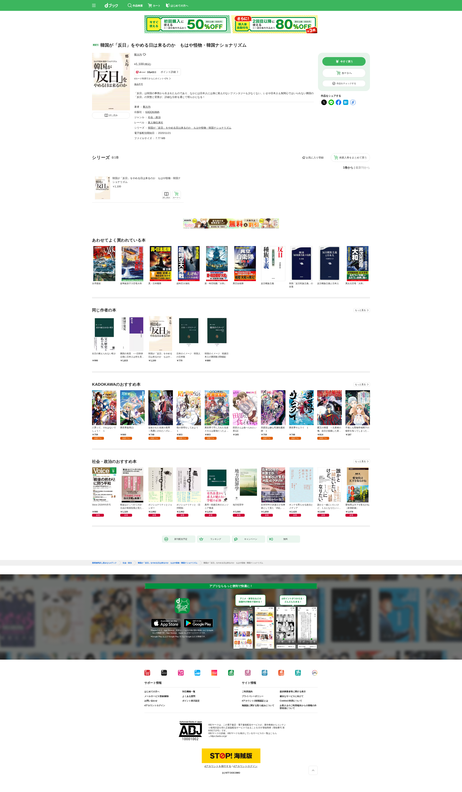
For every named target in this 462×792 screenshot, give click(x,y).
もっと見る (360, 310)
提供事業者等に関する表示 (293, 691)
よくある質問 (188, 696)
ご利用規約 (247, 691)
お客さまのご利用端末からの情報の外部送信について (298, 707)
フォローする (144, 54)
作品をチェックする (346, 83)
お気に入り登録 (315, 157)
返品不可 (138, 84)
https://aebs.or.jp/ (218, 736)
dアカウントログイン (154, 705)
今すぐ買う (346, 61)
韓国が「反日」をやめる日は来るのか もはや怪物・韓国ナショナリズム (146, 180)
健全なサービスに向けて (292, 696)
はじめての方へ (152, 691)
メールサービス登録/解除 (156, 696)
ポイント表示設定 (191, 701)
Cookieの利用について (291, 701)
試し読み (113, 115)
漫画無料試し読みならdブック (104, 563)
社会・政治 (154, 117)
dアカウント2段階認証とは (255, 701)
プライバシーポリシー (252, 696)
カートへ (347, 73)
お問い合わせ (150, 701)
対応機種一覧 (188, 691)
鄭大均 (138, 54)
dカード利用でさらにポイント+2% (151, 78)
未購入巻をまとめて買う (353, 157)
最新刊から (363, 167)
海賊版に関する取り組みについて (258, 705)
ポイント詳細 (168, 71)
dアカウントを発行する (217, 766)
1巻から (348, 167)
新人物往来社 (155, 122)
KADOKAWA (152, 112)
